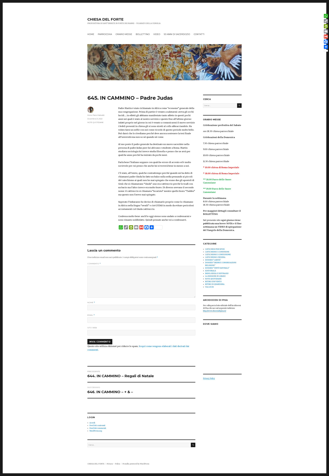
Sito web (92, 328)
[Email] (325, 31)
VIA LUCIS (209, 287)
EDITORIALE (210, 271)
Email (91, 315)
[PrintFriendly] (325, 26)
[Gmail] (325, 36)
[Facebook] (325, 41)
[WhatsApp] (325, 16)
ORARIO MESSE (124, 34)
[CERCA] (193, 445)
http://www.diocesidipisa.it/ (214, 311)
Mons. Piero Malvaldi (95, 115)
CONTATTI (199, 34)
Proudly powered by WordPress (135, 464)
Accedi (92, 423)
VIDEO (156, 34)
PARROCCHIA (105, 34)
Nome (91, 302)
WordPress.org (95, 431)
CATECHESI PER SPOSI (215, 249)
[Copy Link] (325, 21)
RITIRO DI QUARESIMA (214, 284)
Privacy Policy (209, 378)
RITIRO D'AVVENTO (213, 281)
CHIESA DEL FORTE (105, 19)
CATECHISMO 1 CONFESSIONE (218, 254)
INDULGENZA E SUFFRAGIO (217, 273)
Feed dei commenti (97, 428)
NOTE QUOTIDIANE (95, 122)
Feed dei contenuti (97, 425)
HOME (90, 34)
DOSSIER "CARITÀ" (213, 260)
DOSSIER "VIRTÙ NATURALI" (217, 268)
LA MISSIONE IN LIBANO (215, 276)
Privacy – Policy (113, 464)
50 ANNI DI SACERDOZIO (177, 34)
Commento (94, 264)
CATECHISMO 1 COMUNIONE (217, 252)
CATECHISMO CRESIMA (215, 257)
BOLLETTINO (143, 34)
